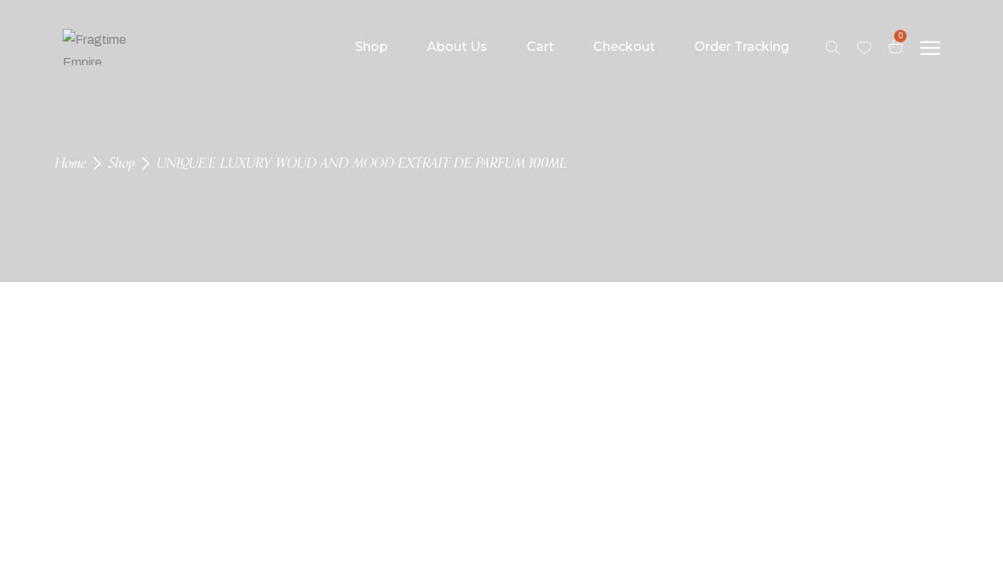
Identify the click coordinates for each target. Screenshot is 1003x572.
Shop (121, 163)
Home (70, 163)
